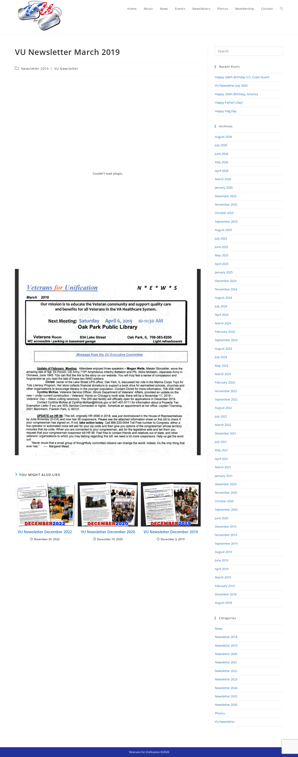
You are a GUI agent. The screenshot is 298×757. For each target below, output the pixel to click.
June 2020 (221, 518)
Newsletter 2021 (226, 662)
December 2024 (225, 281)
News (219, 628)
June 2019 (221, 560)
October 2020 (224, 501)
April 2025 (221, 264)
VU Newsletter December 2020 (108, 531)
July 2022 (221, 416)
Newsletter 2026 (226, 705)
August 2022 (223, 408)
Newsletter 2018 (226, 637)
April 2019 (221, 569)
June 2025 (221, 247)
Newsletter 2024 (226, 688)
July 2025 (221, 238)
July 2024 (221, 306)
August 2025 (223, 230)
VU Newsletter (66, 68)
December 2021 (225, 433)
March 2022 (223, 425)
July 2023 (221, 357)
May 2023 (221, 365)
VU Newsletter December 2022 (45, 531)
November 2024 (226, 289)
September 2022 (226, 399)
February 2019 (225, 586)
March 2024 (223, 323)
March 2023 (223, 374)
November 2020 (226, 492)
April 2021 (221, 459)
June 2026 (221, 154)
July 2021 (221, 442)
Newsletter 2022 (226, 671)
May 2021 (221, 450)
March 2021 (223, 467)
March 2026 (223, 179)
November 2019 (226, 535)
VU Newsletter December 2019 (171, 531)
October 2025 (224, 213)
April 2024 (221, 314)
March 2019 (223, 577)
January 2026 (224, 187)
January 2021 (224, 476)
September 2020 (226, 509)
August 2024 (223, 297)
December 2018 (225, 594)
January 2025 (224, 272)
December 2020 (225, 484)
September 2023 (226, 340)
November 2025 (226, 204)
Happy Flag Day (226, 111)
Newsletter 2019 (35, 68)
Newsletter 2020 (226, 654)
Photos (220, 713)
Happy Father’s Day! (229, 102)
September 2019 (226, 543)
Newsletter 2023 (226, 679)
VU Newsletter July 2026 (231, 85)
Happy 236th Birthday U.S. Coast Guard (242, 77)
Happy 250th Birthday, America (236, 94)
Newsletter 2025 (226, 696)
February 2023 (225, 382)
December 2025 (225, 196)
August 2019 (223, 552)
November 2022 (226, 391)
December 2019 (225, 526)
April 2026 (221, 171)
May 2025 (221, 255)
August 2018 (223, 603)
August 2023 (223, 348)
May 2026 (221, 162)
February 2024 (225, 331)
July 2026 (221, 145)
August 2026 (223, 137)
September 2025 (226, 221)
